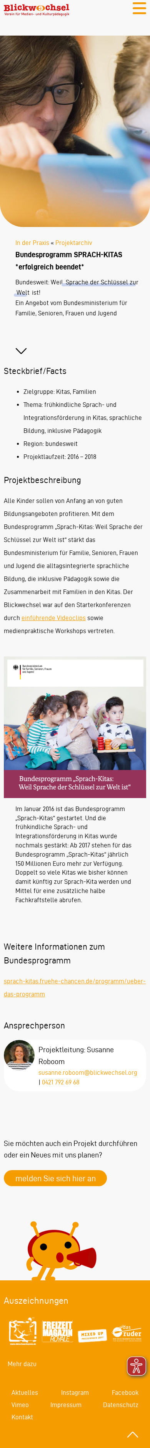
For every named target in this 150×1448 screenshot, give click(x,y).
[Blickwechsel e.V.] (36, 13)
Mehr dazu (22, 1363)
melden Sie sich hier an (55, 1178)
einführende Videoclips (54, 617)
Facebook (125, 1392)
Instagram (75, 1392)
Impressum (66, 1404)
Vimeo (20, 1404)
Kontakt (22, 1417)
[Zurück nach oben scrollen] (132, 1434)
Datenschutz (120, 1404)
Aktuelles (25, 1392)
